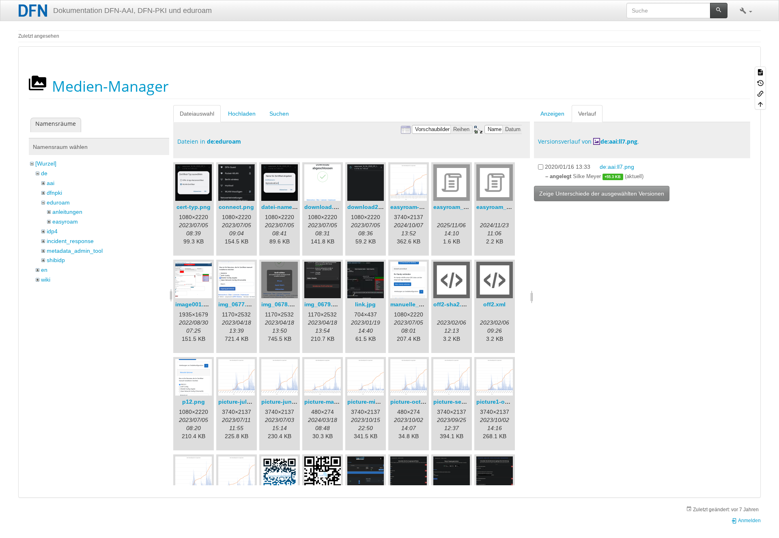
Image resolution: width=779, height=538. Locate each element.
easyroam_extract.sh (462, 207)
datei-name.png (283, 207)
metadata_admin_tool (75, 250)
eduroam (58, 202)
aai (50, 183)
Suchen (279, 113)
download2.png (369, 207)
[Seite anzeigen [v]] (760, 72)
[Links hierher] (760, 93)
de (44, 173)
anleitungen (67, 212)
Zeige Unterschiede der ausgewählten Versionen (601, 193)
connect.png (236, 207)
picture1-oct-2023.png (507, 401)
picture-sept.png (456, 401)
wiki (45, 279)
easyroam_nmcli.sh (503, 207)
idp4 (52, 231)
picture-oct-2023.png (419, 401)
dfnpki (54, 192)
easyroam (65, 221)
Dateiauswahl (197, 113)
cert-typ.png (193, 207)
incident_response (70, 241)
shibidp (56, 260)
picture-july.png (240, 401)
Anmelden (749, 520)
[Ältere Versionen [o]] (760, 82)
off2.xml (494, 304)
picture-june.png (284, 401)
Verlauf (587, 113)
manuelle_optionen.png (423, 304)
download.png (324, 207)
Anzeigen (552, 113)
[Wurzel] (45, 163)
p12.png (193, 401)
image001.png (194, 304)
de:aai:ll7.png (618, 141)
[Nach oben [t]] (760, 104)
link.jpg (365, 304)
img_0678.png (280, 304)
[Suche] (718, 10)
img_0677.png (237, 304)
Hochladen (242, 113)
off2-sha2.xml (452, 304)
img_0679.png (323, 304)
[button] (746, 10)
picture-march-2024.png (337, 401)
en (44, 270)
